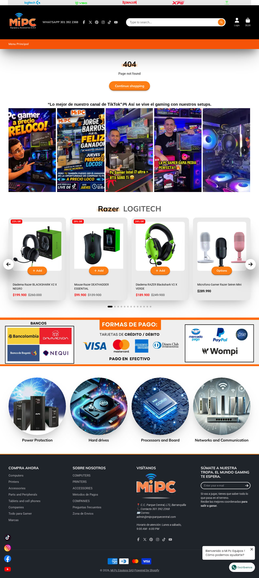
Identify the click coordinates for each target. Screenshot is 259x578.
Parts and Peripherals (22, 494)
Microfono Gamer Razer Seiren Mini (222, 259)
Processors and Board (160, 410)
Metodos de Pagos (85, 494)
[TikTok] (109, 22)
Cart (248, 22)
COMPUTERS (81, 475)
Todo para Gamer (20, 513)
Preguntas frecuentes (87, 507)
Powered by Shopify (146, 570)
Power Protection (37, 410)
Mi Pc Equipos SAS (122, 570)
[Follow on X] (90, 22)
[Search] (221, 22)
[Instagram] (103, 22)
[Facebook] (84, 22)
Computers (15, 475)
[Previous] (15, 150)
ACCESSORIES (82, 488)
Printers (13, 482)
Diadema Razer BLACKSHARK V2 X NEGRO (37, 259)
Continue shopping (129, 86)
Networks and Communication (222, 410)
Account (237, 22)
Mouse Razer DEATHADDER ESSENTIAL (98, 259)
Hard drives (98, 410)
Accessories (16, 488)
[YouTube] (116, 22)
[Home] (22, 22)
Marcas (13, 520)
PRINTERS (80, 482)
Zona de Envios (83, 513)
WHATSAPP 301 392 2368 (60, 22)
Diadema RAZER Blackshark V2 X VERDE (160, 259)
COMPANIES (81, 501)
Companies (16, 507)
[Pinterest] (97, 22)
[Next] (244, 150)
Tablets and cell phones (24, 501)
